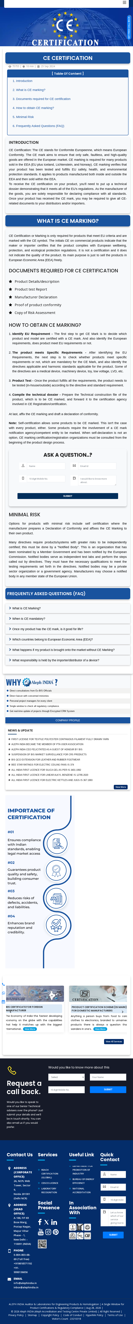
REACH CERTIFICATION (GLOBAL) (49, 1166)
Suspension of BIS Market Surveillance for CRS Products (49, 744)
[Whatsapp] (3, 984)
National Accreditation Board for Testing (84, 1185)
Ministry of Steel (83, 1194)
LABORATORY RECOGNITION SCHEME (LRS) (49, 1185)
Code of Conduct (72, 1315)
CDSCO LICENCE (49, 1176)
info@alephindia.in (25, 1283)
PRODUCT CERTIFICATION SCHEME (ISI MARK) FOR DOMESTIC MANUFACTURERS (60, 1008)
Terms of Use (115, 1315)
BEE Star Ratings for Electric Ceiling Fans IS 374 (42, 754)
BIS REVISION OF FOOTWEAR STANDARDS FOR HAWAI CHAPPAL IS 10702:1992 (55, 775)
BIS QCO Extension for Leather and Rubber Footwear (45, 749)
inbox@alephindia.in (26, 1287)
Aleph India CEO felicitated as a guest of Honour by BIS (46, 739)
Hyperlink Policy (95, 1315)
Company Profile (68, 720)
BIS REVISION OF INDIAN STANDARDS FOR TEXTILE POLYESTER (47, 780)
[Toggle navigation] (124, 2)
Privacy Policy (16, 1315)
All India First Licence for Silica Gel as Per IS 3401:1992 (46, 760)
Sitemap (33, 1315)
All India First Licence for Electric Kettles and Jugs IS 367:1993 (51, 770)
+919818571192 (23, 1263)
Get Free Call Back (129, 27)
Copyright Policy (50, 1315)
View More (121, 787)
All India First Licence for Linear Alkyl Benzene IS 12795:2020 (49, 765)
